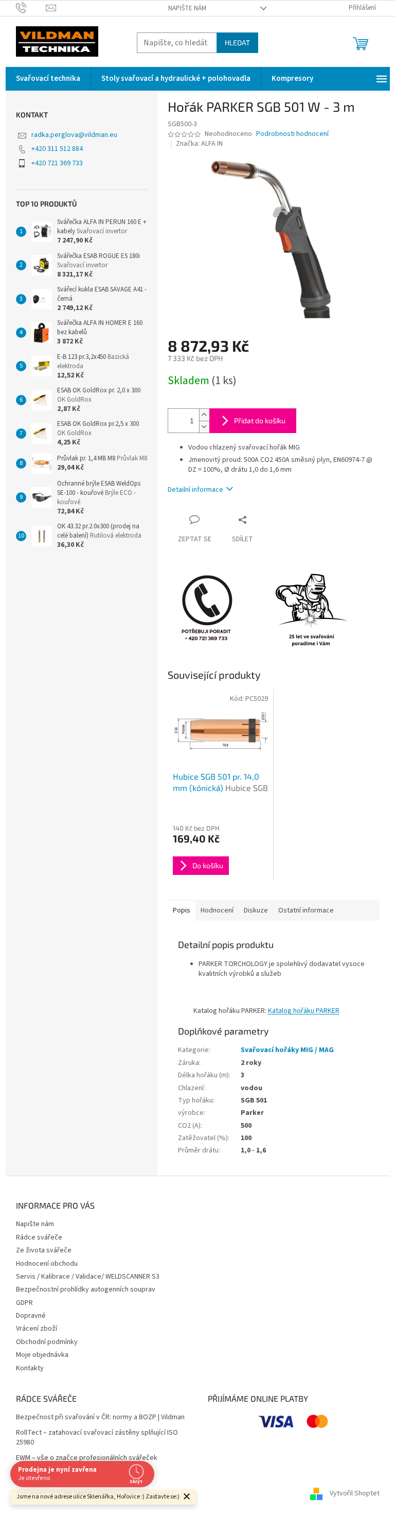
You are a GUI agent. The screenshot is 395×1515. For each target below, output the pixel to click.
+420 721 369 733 (57, 163)
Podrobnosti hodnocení (292, 134)
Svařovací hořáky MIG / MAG (287, 1050)
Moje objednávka (42, 1355)
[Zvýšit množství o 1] (204, 415)
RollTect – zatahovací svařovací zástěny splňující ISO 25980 (97, 1438)
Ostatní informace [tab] (306, 910)
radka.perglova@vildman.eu (74, 135)
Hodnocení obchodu (47, 1264)
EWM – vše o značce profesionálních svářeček (86, 1458)
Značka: (199, 144)
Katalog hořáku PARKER (303, 1011)
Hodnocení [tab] (217, 910)
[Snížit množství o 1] (204, 427)
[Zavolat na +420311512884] (31, 7)
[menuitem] (48, 79)
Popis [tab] (181, 910)
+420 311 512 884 (57, 149)
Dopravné (31, 1316)
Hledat (237, 42)
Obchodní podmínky (47, 1342)
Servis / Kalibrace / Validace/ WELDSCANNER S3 (87, 1276)
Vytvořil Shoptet (355, 1494)
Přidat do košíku (259, 420)
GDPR (24, 1303)
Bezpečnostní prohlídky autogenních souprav (85, 1289)
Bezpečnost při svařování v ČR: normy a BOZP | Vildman (100, 1417)
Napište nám (187, 8)
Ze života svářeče (43, 1250)
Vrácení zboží (36, 1328)
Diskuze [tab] (256, 910)
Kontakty (30, 1368)
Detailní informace (195, 490)
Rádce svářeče (39, 1237)
